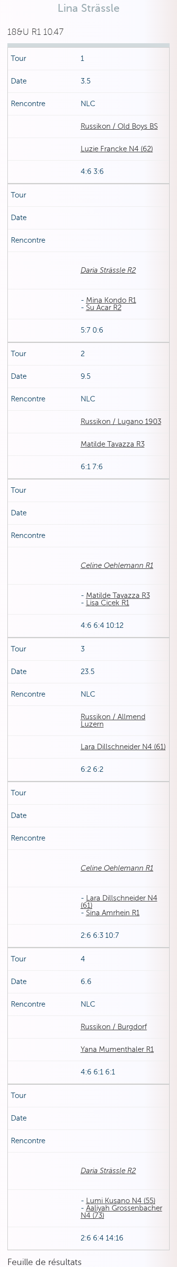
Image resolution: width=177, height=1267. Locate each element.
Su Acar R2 (103, 307)
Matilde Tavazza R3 (113, 444)
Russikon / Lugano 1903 (121, 421)
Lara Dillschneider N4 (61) (123, 747)
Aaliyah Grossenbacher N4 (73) (121, 1211)
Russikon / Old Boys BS (119, 126)
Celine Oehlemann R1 (117, 565)
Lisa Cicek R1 (107, 603)
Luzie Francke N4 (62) (117, 149)
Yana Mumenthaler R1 (117, 1049)
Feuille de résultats (44, 1262)
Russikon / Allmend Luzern (113, 720)
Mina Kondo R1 (111, 300)
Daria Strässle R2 (108, 270)
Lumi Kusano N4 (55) (120, 1201)
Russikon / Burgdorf (114, 1027)
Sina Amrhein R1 (113, 913)
